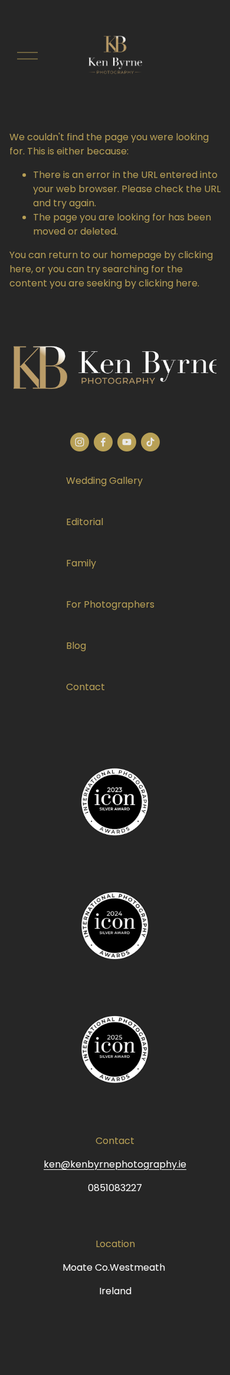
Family (81, 563)
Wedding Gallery (104, 480)
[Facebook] (103, 442)
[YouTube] (126, 442)
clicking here (168, 283)
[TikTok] (150, 442)
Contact (85, 687)
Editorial (84, 522)
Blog (76, 645)
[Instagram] (79, 442)
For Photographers (110, 604)
